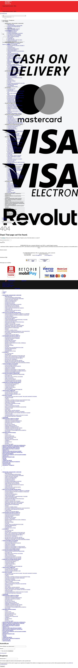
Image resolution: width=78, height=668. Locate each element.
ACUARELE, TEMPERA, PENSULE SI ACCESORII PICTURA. (17, 400)
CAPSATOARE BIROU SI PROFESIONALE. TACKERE (16, 319)
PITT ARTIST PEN (10, 171)
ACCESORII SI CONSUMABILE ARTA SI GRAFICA (15, 430)
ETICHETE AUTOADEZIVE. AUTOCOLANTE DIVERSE (14, 454)
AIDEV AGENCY (11, 280)
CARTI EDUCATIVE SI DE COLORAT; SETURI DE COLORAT (17, 412)
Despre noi (4, 219)
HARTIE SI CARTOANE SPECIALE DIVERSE (14, 202)
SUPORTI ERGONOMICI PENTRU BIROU (15, 95)
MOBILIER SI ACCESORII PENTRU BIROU (14, 124)
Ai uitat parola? (3, 653)
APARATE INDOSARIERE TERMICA (14, 113)
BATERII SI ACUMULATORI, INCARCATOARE (14, 361)
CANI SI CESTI (10, 183)
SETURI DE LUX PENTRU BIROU (12, 334)
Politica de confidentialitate (8, 285)
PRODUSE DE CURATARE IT (13, 96)
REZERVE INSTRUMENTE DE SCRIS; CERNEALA (15, 342)
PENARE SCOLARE (11, 140)
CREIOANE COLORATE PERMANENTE (15, 169)
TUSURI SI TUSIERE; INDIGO (13, 64)
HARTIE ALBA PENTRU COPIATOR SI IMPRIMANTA (13, 445)
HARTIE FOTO (8, 200)
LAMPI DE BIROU (11, 130)
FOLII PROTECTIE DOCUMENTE (14, 34)
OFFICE (8, 182)
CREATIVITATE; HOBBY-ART (11, 132)
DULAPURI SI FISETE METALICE (13, 125)
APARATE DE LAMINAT (12, 107)
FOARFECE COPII (11, 153)
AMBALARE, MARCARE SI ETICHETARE (15, 61)
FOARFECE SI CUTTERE (12, 56)
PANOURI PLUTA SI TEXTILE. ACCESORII (14, 376)
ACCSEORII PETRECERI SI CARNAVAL (15, 164)
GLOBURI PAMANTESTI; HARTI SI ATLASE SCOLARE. (16, 415)
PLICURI (6, 210)
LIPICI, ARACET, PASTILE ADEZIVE (14, 155)
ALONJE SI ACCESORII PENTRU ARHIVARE (14, 298)
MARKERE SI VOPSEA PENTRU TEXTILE (15, 175)
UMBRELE (9, 189)
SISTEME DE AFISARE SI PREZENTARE (13, 114)
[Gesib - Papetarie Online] (3, 13)
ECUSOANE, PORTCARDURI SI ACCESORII (16, 67)
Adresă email (3, 658)
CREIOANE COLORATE (12, 146)
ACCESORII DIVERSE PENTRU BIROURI (15, 131)
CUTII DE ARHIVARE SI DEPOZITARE (14, 25)
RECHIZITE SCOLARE (9, 136)
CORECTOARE (10, 68)
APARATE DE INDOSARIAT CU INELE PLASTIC (15, 369)
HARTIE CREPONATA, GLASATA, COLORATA (14, 411)
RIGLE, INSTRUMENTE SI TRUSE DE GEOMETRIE (15, 407)
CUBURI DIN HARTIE (9, 213)
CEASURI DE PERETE (11, 127)
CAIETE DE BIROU (9, 216)
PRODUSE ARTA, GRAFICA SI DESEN (13, 167)
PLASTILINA (9, 154)
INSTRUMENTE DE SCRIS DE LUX (14, 72)
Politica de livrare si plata (7, 282)
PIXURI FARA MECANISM (12, 75)
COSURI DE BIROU (11, 47)
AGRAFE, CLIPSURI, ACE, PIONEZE (14, 57)
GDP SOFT (24, 280)
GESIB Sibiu (17, 288)
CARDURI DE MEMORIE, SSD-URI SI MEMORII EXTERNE (17, 362)
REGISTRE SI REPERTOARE (11, 209)
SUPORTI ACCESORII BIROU (11, 317)
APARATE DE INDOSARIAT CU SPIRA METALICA (15, 370)
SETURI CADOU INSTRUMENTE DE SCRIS (16, 83)
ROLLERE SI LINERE (11, 81)
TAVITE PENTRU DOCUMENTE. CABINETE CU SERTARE (17, 313)
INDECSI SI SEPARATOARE (12, 30)
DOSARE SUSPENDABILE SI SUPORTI (15, 33)
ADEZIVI (9, 63)
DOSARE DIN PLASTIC (12, 32)
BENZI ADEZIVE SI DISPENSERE (13, 62)
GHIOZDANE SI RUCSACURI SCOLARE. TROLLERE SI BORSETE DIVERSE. (21, 396)
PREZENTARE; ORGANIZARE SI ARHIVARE (14, 23)
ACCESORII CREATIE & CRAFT (13, 133)
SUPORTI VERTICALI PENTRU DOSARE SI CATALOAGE (17, 315)
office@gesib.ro (38, 255)
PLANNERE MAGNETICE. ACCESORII (15, 122)
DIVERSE (9, 191)
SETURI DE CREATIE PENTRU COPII (14, 135)
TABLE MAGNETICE (11, 120)
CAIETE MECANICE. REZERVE (11, 299)
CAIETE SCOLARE (11, 149)
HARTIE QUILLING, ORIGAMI (13, 134)
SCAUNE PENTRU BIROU (12, 126)
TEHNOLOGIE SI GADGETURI (13, 188)
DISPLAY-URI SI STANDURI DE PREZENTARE (14, 374)
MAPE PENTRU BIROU (12, 50)
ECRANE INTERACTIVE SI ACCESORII (15, 123)
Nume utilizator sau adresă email (7, 646)
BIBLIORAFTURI (10, 24)
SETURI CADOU (10, 190)
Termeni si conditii (6, 284)
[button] (5, 21)
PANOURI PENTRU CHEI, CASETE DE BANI (14, 325)
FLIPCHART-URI (10, 117)
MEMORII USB (10, 90)
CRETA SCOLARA (10, 161)
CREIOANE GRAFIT (11, 74)
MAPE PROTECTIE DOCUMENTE (14, 35)
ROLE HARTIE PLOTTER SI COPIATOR (13, 199)
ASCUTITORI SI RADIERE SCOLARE (14, 148)
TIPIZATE (7, 211)
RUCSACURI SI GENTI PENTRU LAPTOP (15, 97)
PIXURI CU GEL (8, 344)
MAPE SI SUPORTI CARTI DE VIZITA (14, 40)
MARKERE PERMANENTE (12, 84)
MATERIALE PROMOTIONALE (11, 181)
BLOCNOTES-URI (8, 215)
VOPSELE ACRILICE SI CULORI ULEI (12, 429)
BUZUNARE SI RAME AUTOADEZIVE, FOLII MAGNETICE (17, 331)
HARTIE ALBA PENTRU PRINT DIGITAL (13, 198)
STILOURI (9, 82)
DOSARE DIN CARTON (12, 31)
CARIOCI (9, 141)
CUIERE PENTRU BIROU (12, 129)
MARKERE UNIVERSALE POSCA (13, 174)
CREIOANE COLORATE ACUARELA (14, 170)
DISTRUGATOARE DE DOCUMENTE (14, 105)
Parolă (1, 648)
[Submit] (5, 18)
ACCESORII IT (8, 87)
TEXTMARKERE (10, 85)
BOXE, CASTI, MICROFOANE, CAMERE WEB (14, 356)
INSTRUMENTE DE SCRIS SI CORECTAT (13, 71)
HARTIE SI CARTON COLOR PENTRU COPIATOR (13, 446)
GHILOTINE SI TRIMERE (12, 106)
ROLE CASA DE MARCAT (10, 204)
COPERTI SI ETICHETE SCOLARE (14, 150)
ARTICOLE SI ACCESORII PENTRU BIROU (14, 42)
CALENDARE (8, 165)
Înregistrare (2, 666)
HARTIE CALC (8, 208)
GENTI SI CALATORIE (11, 184)
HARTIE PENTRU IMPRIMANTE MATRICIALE (14, 203)
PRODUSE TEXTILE (9, 438)
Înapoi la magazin (6, 44)
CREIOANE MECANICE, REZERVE (14, 73)
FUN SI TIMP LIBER (11, 192)
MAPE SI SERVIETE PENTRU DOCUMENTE (14, 308)
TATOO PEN (9, 180)
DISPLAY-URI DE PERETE (12, 121)
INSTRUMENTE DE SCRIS (12, 185)
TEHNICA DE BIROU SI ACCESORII (12, 103)
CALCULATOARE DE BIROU (13, 104)
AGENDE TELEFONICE (12, 41)
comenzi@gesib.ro (48, 255)
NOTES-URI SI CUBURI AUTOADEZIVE (13, 214)
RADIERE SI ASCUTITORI (12, 86)
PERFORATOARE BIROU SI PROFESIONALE (14, 322)
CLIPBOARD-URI (10, 38)
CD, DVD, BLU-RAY (9, 353)
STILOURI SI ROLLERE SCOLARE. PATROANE (14, 401)
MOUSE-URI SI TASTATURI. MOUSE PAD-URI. (15, 355)
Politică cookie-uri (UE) (7, 286)
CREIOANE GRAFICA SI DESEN (13, 168)
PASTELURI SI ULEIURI (12, 172)
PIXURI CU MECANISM (12, 76)
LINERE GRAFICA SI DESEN (12, 173)
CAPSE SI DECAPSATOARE (12, 53)
